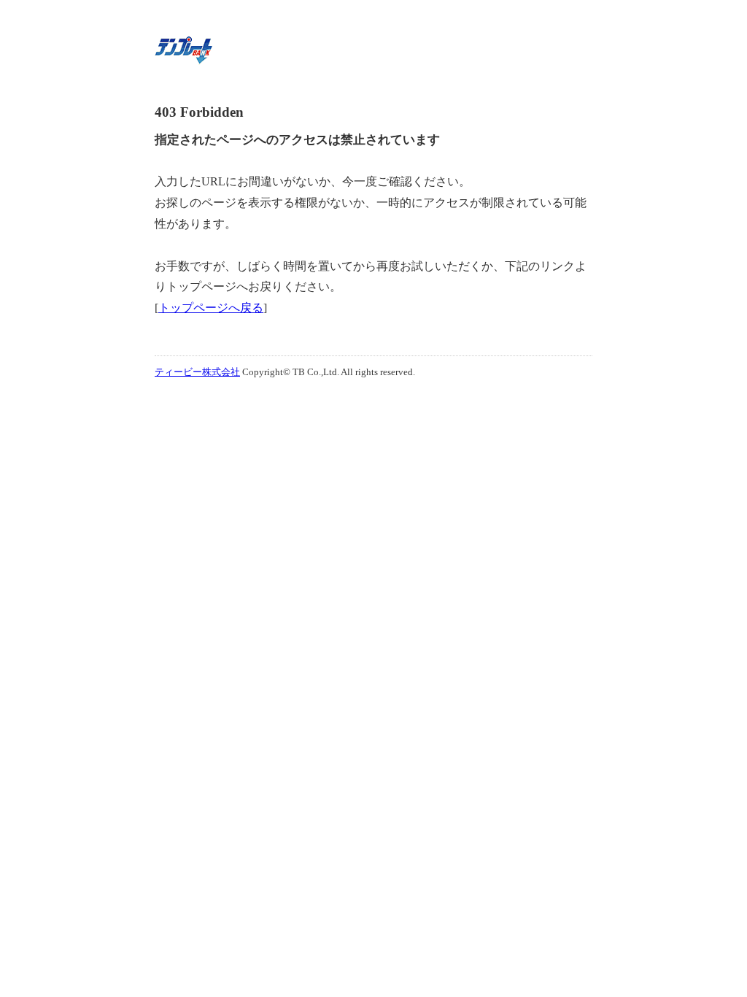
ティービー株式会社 (197, 371)
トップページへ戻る (210, 307)
